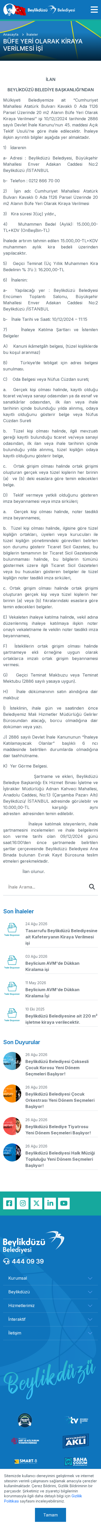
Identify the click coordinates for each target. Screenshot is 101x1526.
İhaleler (32, 34)
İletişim (14, 1332)
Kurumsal (17, 1278)
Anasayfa (11, 34)
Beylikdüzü (19, 1291)
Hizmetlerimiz (21, 1305)
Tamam (50, 1514)
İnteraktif (17, 1319)
